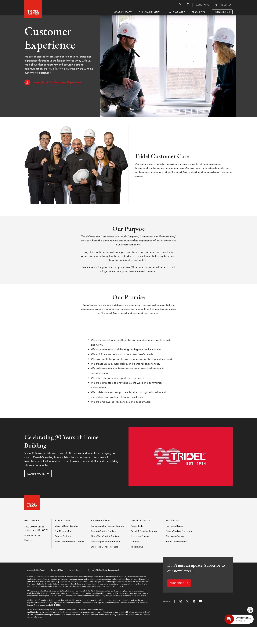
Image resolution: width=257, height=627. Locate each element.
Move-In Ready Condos (66, 525)
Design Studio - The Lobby (179, 531)
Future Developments (176, 541)
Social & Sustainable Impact (145, 531)
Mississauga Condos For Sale (105, 541)
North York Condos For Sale (105, 536)
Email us (28, 540)
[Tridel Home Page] (30, 7)
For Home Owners (175, 536)
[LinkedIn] (193, 601)
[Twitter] (187, 601)
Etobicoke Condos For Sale (104, 546)
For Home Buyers (174, 525)
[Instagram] (180, 601)
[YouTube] (200, 601)
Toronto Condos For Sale (103, 531)
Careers (135, 541)
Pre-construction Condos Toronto (107, 525)
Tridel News (137, 546)
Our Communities (63, 531)
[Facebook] (174, 601)
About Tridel (137, 525)
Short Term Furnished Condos (69, 541)
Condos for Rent (63, 536)
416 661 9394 (33, 535)
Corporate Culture (140, 536)
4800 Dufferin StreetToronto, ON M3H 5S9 (35, 528)
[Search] (180, 5)
